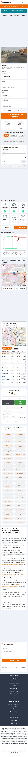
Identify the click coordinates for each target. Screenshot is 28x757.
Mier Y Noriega (20, 494)
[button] (14, 273)
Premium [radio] (16, 348)
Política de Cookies (14, 683)
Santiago (20, 518)
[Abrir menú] (26, 2)
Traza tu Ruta (14, 696)
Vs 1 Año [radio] (14, 138)
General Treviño (20, 469)
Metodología (14, 715)
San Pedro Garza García (20, 513)
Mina (8, 497)
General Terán (7, 469)
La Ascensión (20, 481)
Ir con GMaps (8, 288)
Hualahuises (20, 477)
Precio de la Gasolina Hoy (14, 704)
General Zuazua (8, 473)
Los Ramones (8, 494)
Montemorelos (20, 497)
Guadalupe (20, 473)
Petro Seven (5, 359)
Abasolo (8, 434)
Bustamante (20, 446)
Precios (10, 15)
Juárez (7, 481)
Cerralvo (20, 451)
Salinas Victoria (20, 509)
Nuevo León (8, 10)
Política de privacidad (14, 681)
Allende (8, 438)
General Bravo (7, 466)
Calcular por (4, 155)
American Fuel (5, 373)
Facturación (8, 110)
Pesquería (7, 505)
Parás (20, 501)
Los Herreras (20, 490)
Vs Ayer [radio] (6, 135)
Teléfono (21, 110)
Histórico (23, 15)
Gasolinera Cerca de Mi (14, 691)
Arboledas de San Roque (7, 446)
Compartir (8, 227)
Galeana (8, 462)
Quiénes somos (14, 717)
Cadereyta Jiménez (7, 451)
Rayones (20, 505)
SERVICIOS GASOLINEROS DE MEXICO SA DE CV (13, 574)
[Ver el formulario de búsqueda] (23, 2)
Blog (14, 708)
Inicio (3, 10)
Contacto (14, 685)
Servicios (16, 15)
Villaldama (20, 522)
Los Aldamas (8, 490)
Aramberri (20, 441)
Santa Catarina (7, 518)
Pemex (3, 362)
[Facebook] (12, 723)
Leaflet (11, 285)
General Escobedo (20, 466)
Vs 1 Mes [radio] (21, 135)
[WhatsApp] (15, 723)
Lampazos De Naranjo (7, 485)
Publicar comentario (14, 660)
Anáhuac (20, 438)
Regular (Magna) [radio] (7, 348)
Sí (21, 223)
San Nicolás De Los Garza (8, 513)
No (6, 223)
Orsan (3, 382)
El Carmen (20, 458)
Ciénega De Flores (20, 454)
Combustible (5, 149)
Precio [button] (13, 351)
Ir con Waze (22, 288)
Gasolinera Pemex (6, 370)
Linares (20, 485)
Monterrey (15, 10)
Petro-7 (4, 356)
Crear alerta (22, 227)
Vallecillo (8, 522)
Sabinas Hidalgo (8, 509)
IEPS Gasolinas (14, 693)
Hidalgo (8, 477)
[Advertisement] (14, 32)
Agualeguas (20, 434)
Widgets (14, 698)
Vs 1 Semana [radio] (14, 135)
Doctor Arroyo (7, 458)
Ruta (24, 356)
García (20, 462)
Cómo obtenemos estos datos (14, 166)
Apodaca (8, 441)
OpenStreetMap (17, 285)
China (7, 454)
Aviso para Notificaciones (14, 678)
